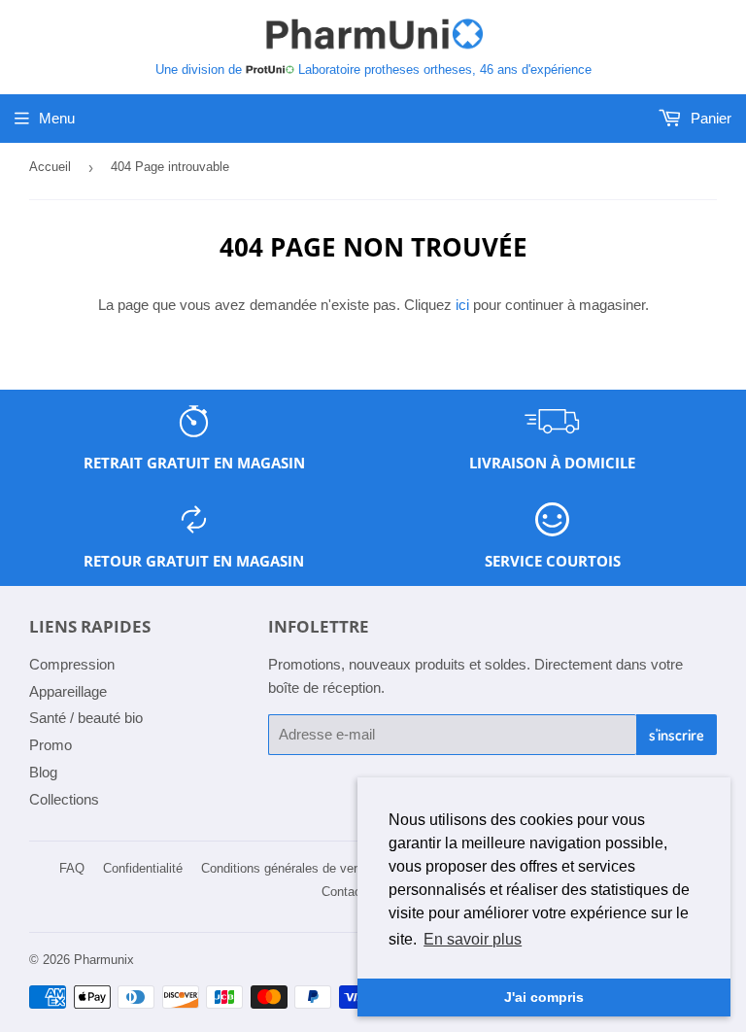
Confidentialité (143, 868)
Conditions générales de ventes (289, 868)
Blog (43, 772)
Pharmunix (104, 959)
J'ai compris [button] (544, 997)
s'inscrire (676, 734)
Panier (709, 118)
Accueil (50, 166)
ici (462, 304)
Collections (64, 799)
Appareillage (68, 691)
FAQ (72, 868)
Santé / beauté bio (86, 717)
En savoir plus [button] (473, 939)
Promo (50, 745)
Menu (57, 118)
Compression (72, 664)
